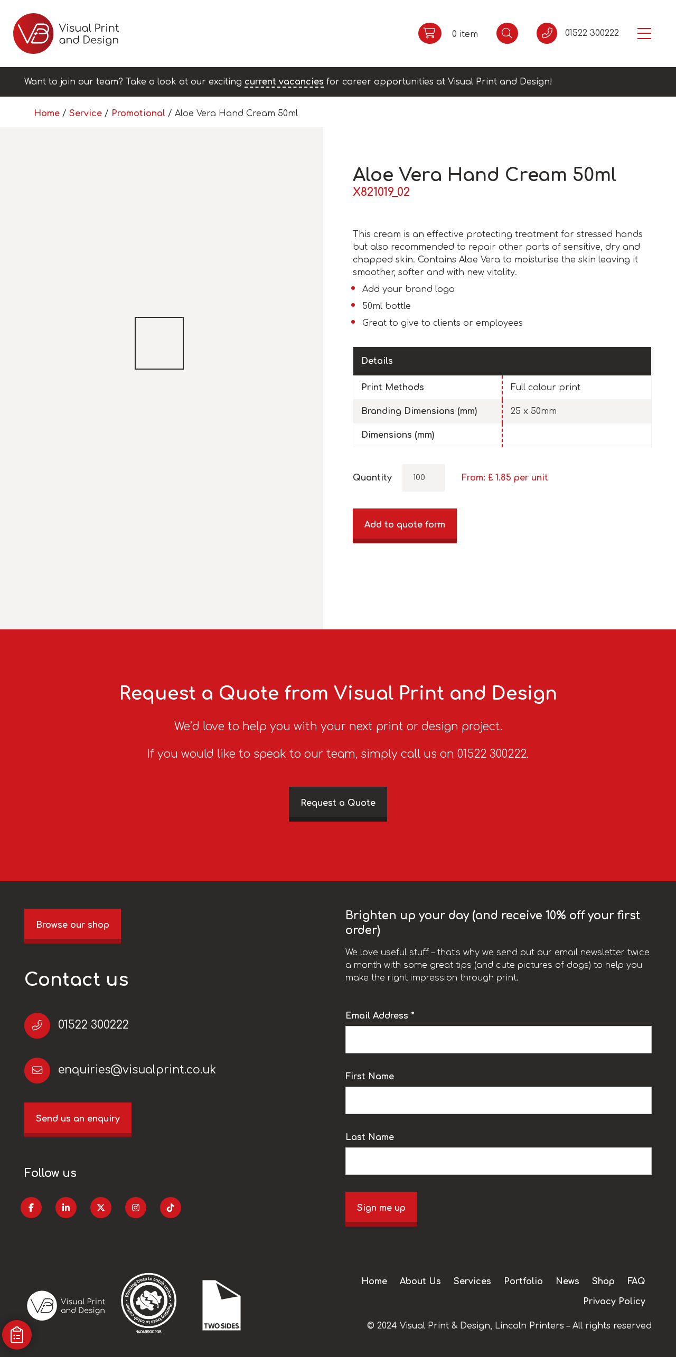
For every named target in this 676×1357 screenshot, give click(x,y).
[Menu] (644, 33)
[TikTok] (170, 1207)
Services (472, 1281)
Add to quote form (404, 525)
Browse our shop (72, 925)
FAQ (636, 1281)
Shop (603, 1281)
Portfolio (523, 1281)
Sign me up (381, 1208)
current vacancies (284, 82)
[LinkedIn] (66, 1207)
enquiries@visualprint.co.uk (137, 1070)
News (567, 1281)
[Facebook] (31, 1207)
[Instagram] (135, 1207)
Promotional (138, 113)
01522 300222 (93, 1025)
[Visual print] (66, 33)
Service (85, 113)
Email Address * (380, 1016)
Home (47, 113)
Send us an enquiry (78, 1119)
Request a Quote (338, 803)
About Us (420, 1281)
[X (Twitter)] (100, 1207)
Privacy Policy (614, 1301)
